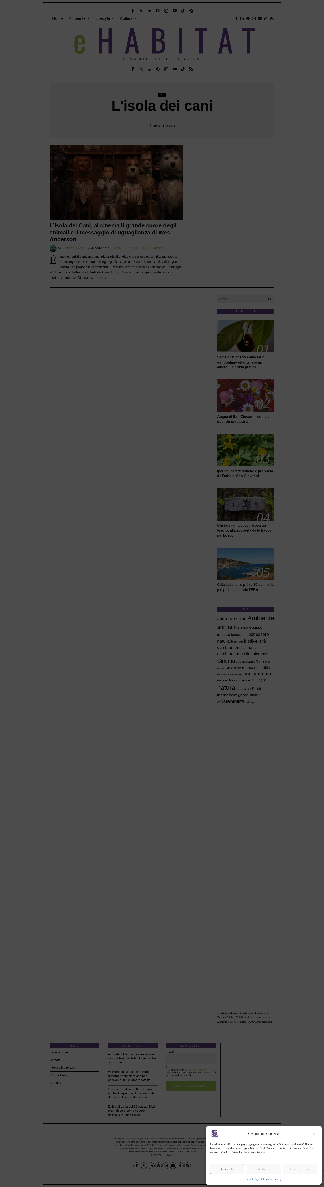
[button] (315, 1134)
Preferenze (300, 1169)
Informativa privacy (271, 1179)
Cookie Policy (251, 1179)
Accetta (227, 1169)
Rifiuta (264, 1169)
